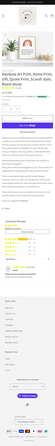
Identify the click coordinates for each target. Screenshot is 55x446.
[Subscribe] (42, 387)
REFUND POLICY (11, 342)
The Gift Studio (18, 436)
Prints (7, 370)
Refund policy (30, 437)
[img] (19, 267)
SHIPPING (9, 319)
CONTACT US (10, 314)
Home (7, 359)
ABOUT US (9, 308)
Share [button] (7, 208)
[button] (3, 16)
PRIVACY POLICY (11, 337)
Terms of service (28, 440)
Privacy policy (42, 437)
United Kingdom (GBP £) (26, 422)
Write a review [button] (27, 231)
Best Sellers (10, 364)
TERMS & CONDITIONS (14, 331)
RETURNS (9, 325)
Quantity (5, 104)
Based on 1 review (13, 228)
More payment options (27, 132)
